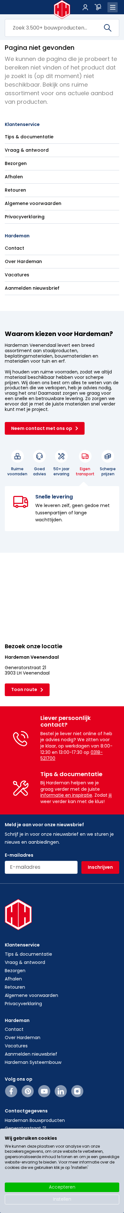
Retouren (15, 190)
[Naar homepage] (62, 9)
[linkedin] (61, 1091)
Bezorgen (16, 163)
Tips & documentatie (29, 137)
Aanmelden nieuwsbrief (32, 288)
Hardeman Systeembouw (33, 1062)
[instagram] (77, 1091)
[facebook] (11, 1091)
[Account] (85, 7)
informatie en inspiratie (66, 795)
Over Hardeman (23, 261)
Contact (14, 248)
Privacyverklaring (25, 217)
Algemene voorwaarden (33, 203)
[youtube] (44, 1091)
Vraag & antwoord (27, 150)
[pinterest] (28, 1091)
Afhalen (14, 177)
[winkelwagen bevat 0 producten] (98, 7)
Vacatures (17, 275)
